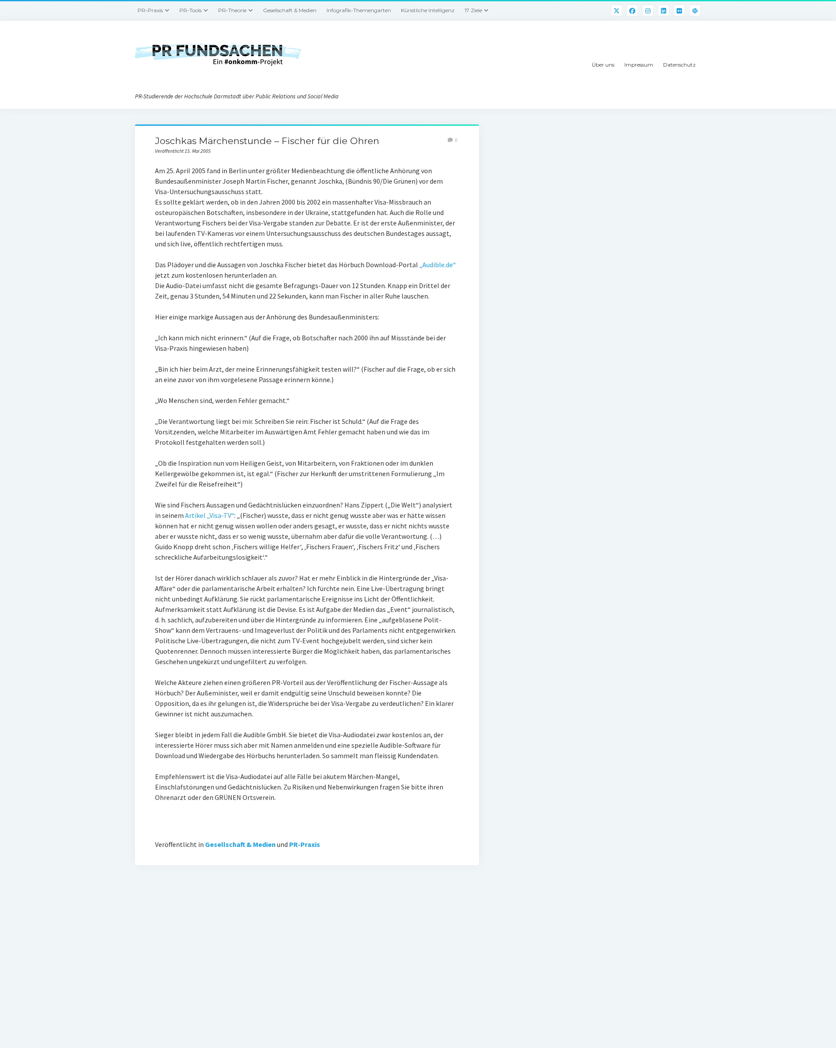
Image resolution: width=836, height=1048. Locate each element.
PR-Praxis (150, 10)
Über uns (603, 64)
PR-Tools (190, 10)
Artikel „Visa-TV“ (209, 515)
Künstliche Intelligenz (428, 10)
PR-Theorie (232, 10)
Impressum (638, 64)
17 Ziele (473, 10)
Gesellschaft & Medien (290, 10)
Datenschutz (679, 64)
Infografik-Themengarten (359, 10)
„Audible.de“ (437, 264)
